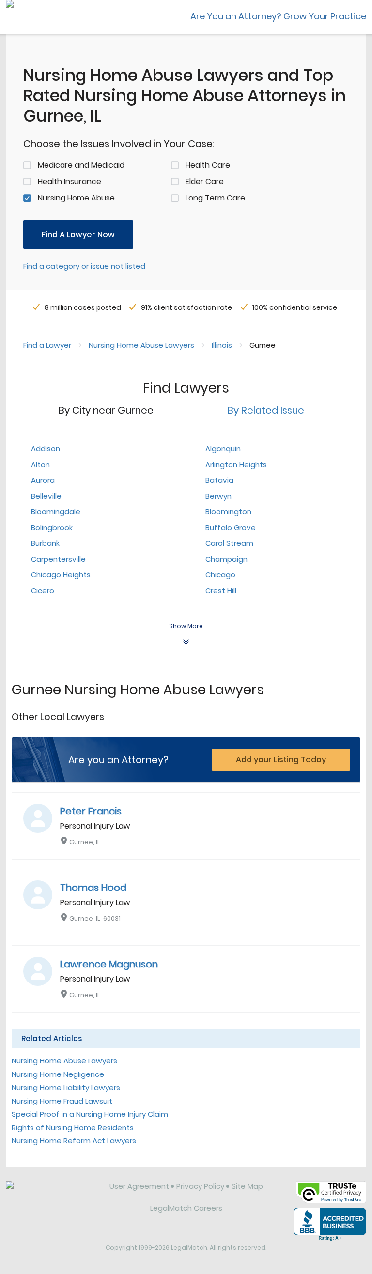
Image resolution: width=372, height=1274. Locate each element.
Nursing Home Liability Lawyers (66, 1087)
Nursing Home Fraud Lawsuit (62, 1101)
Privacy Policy (200, 1186)
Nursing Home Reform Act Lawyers (74, 1141)
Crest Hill (220, 590)
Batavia (219, 480)
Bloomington (228, 512)
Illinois (222, 345)
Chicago (220, 574)
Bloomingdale (55, 512)
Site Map (247, 1186)
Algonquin (223, 449)
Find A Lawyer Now (78, 234)
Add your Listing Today (281, 759)
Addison (45, 449)
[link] (51, 1193)
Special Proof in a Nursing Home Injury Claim (90, 1114)
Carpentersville (58, 559)
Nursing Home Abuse (76, 197)
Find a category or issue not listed (84, 266)
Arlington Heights (236, 465)
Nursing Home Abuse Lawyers (141, 345)
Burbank (45, 543)
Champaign (226, 559)
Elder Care (205, 181)
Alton (40, 465)
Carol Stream (229, 543)
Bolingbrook (52, 527)
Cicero (42, 590)
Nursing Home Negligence (58, 1074)
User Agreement (139, 1186)
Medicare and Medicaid (81, 164)
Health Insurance (69, 181)
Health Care (208, 164)
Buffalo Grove (230, 527)
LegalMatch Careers (186, 1208)
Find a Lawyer (47, 345)
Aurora (43, 480)
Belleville (46, 496)
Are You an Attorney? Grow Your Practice (278, 16)
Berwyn (218, 496)
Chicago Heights (61, 574)
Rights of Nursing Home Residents (73, 1127)
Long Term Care (215, 197)
